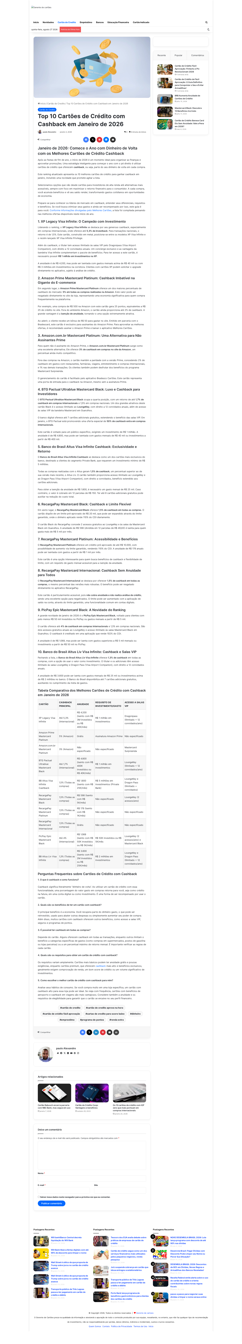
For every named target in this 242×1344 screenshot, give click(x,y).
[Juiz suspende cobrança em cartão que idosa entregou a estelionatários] (101, 1271)
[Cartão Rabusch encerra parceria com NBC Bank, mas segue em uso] (54, 1093)
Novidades (48, 22)
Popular (178, 55)
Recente (162, 55)
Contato (106, 1326)
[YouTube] (71, 1053)
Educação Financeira (118, 22)
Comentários (197, 55)
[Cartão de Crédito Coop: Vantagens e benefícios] (92, 1093)
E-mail (42, 1185)
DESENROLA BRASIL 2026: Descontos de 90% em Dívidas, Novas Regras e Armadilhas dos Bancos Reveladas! (188, 1267)
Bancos (100, 22)
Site (96, 1185)
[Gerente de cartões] (41, 7)
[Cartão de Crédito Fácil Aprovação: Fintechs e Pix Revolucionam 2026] (165, 69)
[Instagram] (78, 1053)
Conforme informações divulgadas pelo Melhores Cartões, (81, 210)
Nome (41, 1173)
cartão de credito (71, 1007)
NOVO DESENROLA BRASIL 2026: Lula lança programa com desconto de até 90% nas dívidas (188, 1240)
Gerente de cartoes (144, 1313)
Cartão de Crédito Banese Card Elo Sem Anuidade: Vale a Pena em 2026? (189, 123)
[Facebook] (86, 139)
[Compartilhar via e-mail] (113, 139)
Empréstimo (86, 22)
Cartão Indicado (141, 22)
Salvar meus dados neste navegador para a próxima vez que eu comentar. (75, 1197)
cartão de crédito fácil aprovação (62, 1013)
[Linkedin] (96, 1032)
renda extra (117, 1019)
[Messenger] (106, 139)
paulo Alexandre (49, 132)
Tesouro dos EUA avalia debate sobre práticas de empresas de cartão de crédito (128, 1240)
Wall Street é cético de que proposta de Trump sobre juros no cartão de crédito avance (69, 1265)
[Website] (58, 1053)
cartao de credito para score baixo (106, 1013)
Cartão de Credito (67, 22)
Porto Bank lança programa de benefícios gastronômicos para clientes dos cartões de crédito (130, 1296)
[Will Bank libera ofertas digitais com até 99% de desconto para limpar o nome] (41, 1253)
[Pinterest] (99, 139)
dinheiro (136, 1013)
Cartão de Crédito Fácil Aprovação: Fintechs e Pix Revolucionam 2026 (187, 69)
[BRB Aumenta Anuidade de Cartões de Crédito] (165, 99)
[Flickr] (68, 1053)
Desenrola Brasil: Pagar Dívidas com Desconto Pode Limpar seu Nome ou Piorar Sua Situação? (187, 1254)
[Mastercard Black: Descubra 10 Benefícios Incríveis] (165, 112)
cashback (101, 966)
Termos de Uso (140, 1326)
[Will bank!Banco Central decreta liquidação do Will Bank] (41, 1241)
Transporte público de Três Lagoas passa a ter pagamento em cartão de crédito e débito (68, 1292)
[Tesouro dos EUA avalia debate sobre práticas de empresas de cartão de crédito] (101, 1241)
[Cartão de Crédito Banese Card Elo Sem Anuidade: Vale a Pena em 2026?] (165, 124)
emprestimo (68, 1019)
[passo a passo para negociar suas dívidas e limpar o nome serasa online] (160, 1298)
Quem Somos (95, 1326)
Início (36, 22)
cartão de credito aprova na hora (105, 1007)
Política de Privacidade (121, 1326)
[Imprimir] (116, 1032)
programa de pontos (93, 1019)
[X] (93, 139)
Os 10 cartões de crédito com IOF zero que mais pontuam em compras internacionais (128, 1108)
